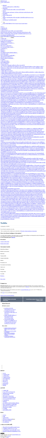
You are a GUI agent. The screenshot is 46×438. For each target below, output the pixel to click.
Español (23, 23)
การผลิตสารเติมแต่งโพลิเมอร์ (6, 73)
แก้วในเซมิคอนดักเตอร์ (26, 177)
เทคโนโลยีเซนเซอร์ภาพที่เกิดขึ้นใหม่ (26, 191)
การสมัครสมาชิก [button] (3, 28)
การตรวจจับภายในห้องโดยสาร (20, 168)
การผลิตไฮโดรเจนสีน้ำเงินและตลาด (38, 146)
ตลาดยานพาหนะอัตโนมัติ (6, 166)
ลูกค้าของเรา (12, 12)
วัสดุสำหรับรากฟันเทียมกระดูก (32, 143)
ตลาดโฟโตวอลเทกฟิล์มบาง (27, 131)
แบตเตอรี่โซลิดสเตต (28, 102)
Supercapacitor (34, 102)
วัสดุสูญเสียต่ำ (42, 74)
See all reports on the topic (17, 73)
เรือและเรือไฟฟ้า (28, 111)
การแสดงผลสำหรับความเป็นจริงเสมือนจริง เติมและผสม (23, 214)
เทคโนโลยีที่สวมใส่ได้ (4, 62)
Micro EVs (5, 118)
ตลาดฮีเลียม (20, 83)
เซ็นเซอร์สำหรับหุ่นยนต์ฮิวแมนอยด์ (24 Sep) (11, 427)
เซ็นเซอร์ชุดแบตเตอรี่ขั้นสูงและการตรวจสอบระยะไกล (17, 189)
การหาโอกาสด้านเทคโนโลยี (17, 67)
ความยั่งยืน (2, 59)
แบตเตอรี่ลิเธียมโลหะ (22, 99)
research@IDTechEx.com (25, 289)
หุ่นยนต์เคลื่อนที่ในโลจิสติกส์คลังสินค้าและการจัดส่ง (21, 169)
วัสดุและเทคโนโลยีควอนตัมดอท (23, 88)
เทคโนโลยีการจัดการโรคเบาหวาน (31, 142)
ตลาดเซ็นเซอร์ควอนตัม (27, 194)
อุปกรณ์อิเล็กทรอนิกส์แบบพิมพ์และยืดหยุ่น (8, 52)
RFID (26, 76)
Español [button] (20, 36)
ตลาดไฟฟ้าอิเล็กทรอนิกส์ (39, 120)
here (3, 292)
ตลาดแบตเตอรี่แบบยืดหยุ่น (10, 98)
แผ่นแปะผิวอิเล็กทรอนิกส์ (21, 143)
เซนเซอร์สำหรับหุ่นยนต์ (5, 172)
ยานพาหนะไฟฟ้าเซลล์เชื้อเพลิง (18, 116)
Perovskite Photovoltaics (29, 135)
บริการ (2, 66)
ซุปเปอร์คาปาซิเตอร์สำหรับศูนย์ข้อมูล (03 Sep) (12, 431)
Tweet (6, 295)
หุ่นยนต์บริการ (13, 172)
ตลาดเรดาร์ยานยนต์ (18, 165)
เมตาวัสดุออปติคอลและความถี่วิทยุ (7, 76)
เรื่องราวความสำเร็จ (21, 65)
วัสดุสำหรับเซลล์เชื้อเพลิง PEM (14, 87)
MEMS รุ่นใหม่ (9, 180)
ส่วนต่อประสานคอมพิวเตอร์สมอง (34, 189)
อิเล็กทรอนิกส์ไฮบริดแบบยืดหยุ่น (23, 159)
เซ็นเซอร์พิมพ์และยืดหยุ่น (14, 161)
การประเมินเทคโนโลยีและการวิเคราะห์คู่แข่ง (30, 66)
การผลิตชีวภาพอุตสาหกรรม (28, 83)
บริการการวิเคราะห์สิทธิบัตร (34, 67)
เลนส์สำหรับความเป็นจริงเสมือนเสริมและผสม (21, 216)
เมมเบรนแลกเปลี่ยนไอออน (40, 83)
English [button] (1, 36)
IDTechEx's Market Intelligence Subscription (29, 231)
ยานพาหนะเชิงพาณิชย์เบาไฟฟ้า (38, 111)
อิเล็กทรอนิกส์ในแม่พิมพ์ (34, 159)
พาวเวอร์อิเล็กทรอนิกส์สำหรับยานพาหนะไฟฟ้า (24, 120)
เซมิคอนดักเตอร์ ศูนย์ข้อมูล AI (6, 56)
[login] (7, 437)
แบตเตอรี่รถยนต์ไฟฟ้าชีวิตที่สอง (34, 101)
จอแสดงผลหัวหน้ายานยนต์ (9, 192)
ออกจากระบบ (30, 17)
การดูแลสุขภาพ (3, 48)
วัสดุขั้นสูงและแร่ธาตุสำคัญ (5, 41)
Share (13, 295)
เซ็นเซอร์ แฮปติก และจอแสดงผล (6, 58)
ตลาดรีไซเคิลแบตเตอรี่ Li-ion (6, 84)
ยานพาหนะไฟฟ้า (3, 44)
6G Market (19, 74)
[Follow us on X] (24, 334)
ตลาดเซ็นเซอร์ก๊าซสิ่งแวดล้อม (39, 191)
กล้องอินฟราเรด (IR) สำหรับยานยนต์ (33, 168)
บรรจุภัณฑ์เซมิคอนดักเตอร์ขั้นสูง (11, 153)
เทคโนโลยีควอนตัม (4, 54)
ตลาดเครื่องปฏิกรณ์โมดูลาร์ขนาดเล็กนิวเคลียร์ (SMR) (14, 135)
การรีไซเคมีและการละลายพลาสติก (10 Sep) (11, 429)
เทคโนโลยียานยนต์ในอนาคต (30, 116)
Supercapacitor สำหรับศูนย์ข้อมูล (25, 183)
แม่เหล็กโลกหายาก (34, 88)
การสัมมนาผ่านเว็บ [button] (4, 30)
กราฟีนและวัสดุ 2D (32, 81)
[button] (5, 5)
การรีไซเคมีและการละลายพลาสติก (24, 79)
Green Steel (26, 132)
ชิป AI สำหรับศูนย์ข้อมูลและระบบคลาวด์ (34, 173)
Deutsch (16, 23)
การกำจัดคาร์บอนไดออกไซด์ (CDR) (11, 198)
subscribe (27, 286)
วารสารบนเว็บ (18, 9)
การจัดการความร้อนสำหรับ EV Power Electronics (23, 124)
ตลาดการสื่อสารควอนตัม (19, 76)
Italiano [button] (23, 36)
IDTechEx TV (5, 384)
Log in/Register (5, 19)
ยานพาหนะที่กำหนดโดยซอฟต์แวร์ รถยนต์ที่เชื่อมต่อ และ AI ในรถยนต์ (17, 123)
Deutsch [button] (14, 36)
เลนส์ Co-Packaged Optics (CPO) (31, 153)
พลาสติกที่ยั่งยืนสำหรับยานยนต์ (7, 90)
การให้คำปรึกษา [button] (3, 29)
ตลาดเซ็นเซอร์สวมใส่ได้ (28, 195)
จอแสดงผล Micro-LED (24, 154)
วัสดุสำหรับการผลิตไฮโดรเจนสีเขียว (15, 134)
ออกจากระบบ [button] (28, 33)
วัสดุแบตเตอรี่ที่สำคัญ (23, 80)
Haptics (2, 192)
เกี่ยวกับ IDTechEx (6, 12)
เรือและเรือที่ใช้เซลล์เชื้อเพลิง (6, 116)
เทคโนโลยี (4, 219)
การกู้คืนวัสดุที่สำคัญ (32, 80)
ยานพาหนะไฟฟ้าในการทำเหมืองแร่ (35, 113)
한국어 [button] (11, 36)
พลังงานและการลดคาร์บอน (5, 45)
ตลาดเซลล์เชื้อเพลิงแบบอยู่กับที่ (15, 136)
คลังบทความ (5, 381)
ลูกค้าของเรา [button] (10, 32)
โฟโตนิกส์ (2, 51)
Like (8, 295)
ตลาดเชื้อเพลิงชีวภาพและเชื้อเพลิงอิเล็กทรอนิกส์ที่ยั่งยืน (25, 203)
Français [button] (17, 36)
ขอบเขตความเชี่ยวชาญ (12, 65)
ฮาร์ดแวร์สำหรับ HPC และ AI (37, 177)
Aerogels (2, 79)
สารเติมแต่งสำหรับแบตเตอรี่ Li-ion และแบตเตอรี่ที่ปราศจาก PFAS (24, 77)
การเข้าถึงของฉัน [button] (7, 33)
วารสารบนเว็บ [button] (16, 30)
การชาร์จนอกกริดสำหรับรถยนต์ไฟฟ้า (14, 118)
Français (19, 23)
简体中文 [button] (8, 36)
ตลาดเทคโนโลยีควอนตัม (11, 163)
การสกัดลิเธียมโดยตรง (40, 80)
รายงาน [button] (2, 26)
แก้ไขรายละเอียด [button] (14, 33)
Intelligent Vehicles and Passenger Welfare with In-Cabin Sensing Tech (10, 329)
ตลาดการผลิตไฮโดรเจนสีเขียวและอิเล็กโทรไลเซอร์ (14, 132)
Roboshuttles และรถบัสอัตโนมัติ (7, 121)
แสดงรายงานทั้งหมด (4, 63)
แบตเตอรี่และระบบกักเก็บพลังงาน (7, 42)
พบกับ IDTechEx (27, 12)
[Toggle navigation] (0, 3)
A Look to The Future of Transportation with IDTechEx (9, 336)
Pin (9, 295)
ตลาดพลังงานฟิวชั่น (37, 131)
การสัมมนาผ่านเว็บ (6, 9)
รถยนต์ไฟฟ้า (12, 120)
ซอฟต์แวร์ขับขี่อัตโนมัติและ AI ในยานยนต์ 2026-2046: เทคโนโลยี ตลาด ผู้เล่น (10, 316)
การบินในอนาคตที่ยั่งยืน (36, 123)
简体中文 (10, 23)
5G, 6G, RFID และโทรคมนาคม (6, 40)
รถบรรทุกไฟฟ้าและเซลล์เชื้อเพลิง (18, 111)
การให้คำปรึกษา (16, 6)
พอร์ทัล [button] (1, 33)
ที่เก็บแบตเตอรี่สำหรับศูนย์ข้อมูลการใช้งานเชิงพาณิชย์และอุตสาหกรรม (17, 97)
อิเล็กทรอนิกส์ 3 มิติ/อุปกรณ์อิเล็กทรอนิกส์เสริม (25, 72)
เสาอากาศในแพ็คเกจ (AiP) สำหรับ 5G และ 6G (30, 74)
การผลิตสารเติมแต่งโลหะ (39, 72)
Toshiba (13, 219)
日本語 (7, 23)
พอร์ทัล (4, 17)
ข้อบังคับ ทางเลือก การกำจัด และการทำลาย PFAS (28, 139)
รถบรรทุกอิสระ (36, 107)
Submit (12, 37)
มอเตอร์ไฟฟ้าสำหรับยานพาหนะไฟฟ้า (8, 113)
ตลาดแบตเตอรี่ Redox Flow (22, 101)
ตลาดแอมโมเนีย (15, 128)
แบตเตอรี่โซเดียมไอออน (19, 102)
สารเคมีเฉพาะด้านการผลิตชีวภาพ (25, 128)
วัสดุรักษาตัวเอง (41, 88)
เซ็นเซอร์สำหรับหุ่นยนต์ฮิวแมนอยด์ (39, 170)
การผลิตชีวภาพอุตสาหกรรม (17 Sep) (10, 428)
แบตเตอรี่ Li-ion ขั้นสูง (18, 94)
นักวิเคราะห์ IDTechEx (19, 12)
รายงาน (4, 6)
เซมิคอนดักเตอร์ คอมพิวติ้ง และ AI (9, 405)
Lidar (5, 154)
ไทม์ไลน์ (23, 9)
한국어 (13, 23)
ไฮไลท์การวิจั (9, 219)
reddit (11, 295)
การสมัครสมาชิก (9, 6)
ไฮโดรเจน (2, 49)
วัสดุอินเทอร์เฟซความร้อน (18, 90)
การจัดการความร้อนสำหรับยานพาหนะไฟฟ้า (23, 209)
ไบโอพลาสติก (6, 79)
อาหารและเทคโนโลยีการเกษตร (6, 47)
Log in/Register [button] (3, 35)
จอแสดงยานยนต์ (21, 153)
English (4, 23)
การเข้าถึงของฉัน (9, 17)
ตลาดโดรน (42, 110)
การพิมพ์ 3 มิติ (3, 38)
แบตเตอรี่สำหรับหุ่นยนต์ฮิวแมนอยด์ (23, 95)
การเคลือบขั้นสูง (40, 77)
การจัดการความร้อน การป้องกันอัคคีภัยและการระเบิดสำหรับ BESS (32, 104)
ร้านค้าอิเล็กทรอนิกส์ (24, 17)
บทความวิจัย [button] (10, 30)
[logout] (9, 435)
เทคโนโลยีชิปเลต (15, 176)
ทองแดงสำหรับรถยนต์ (14, 80)
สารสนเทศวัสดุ (35, 87)
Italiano (26, 23)
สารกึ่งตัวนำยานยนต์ (29, 121)
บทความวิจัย (12, 9)
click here (13, 237)
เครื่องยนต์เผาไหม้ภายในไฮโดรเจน (7, 149)
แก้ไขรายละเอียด (16, 17)
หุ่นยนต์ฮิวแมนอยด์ (10, 168)
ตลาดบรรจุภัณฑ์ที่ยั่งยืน (16, 205)
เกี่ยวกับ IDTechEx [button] (3, 32)
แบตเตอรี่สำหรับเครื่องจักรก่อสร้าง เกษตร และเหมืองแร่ (18, 109)
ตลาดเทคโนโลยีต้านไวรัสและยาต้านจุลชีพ (15, 142)
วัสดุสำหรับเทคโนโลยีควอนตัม (26, 87)
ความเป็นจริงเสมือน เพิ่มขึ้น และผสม (37, 216)
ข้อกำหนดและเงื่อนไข (7, 420)
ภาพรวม (4, 415)
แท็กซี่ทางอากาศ (29, 107)
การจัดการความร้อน (5, 206)
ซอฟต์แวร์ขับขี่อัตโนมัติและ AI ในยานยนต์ (31, 165)
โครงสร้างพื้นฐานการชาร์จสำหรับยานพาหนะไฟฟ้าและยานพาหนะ (18, 110)
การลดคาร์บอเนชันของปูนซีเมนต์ (15, 131)
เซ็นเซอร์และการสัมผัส (7, 407)
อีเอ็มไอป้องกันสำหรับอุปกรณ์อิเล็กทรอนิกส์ (19, 81)
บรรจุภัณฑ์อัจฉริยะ (30, 76)
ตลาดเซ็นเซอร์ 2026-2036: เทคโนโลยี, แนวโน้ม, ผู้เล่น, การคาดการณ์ (10, 312)
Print (1, 295)
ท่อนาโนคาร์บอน (13, 79)
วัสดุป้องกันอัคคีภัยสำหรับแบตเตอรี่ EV (13, 114)
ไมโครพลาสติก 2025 (26, 201)
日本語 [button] (4, 36)
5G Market (15, 74)
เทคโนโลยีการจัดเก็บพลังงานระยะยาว (34, 99)
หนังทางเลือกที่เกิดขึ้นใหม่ (6, 81)
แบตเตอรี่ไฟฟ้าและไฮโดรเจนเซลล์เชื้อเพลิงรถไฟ (21, 146)
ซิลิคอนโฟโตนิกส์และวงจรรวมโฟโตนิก (37, 154)
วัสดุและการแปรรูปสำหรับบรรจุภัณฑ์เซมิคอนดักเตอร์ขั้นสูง (29, 84)
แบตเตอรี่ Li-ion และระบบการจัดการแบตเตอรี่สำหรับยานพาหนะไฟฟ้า (29, 98)
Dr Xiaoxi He (3, 226)
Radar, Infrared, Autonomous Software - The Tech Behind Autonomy (9, 334)
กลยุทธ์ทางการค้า (17, 66)
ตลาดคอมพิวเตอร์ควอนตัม (36, 162)
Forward (3, 295)
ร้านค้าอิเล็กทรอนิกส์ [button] (22, 33)
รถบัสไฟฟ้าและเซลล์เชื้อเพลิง (6, 111)
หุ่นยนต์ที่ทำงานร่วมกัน (29, 166)
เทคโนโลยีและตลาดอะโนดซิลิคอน (7, 102)
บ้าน (1, 219)
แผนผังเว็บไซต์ (5, 417)
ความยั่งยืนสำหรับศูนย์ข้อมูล (26, 136)
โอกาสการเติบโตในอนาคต (8, 66)
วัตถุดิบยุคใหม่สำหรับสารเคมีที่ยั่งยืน (38, 201)
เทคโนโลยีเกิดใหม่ (6, 378)
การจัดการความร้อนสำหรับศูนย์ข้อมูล (15, 186)
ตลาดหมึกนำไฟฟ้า (6, 80)
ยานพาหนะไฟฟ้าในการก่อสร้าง (22, 113)
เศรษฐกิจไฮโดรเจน (32, 132)
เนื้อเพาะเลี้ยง (16, 139)
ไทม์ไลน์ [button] (20, 30)
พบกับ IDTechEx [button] (25, 32)
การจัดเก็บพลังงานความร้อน (13, 104)
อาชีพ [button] (29, 32)
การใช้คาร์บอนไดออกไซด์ (23, 198)
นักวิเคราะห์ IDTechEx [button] (17, 32)
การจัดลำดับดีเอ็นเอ (12, 143)
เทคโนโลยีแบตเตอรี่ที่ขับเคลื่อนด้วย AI (29, 94)
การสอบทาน (26, 67)
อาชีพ (32, 12)
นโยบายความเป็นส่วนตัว (7, 419)
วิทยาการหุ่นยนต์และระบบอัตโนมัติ (7, 55)
